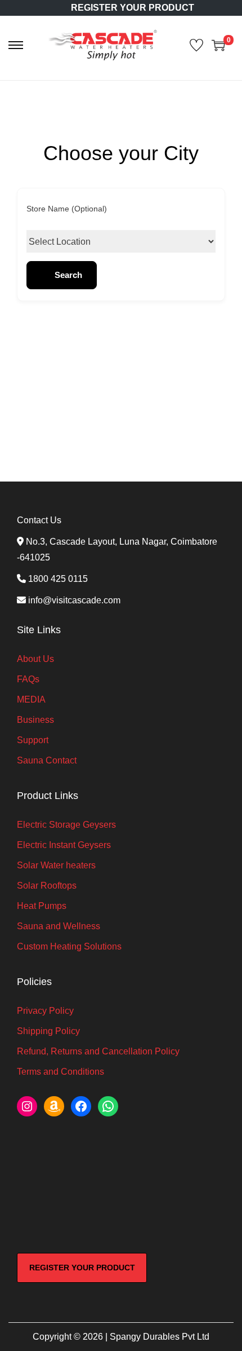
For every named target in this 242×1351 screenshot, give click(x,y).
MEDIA (31, 699)
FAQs (28, 679)
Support (32, 740)
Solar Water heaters (56, 865)
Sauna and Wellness (58, 926)
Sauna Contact (47, 760)
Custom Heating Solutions (69, 946)
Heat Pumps (41, 906)
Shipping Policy (48, 1031)
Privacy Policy (45, 1011)
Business (35, 720)
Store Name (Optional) (66, 208)
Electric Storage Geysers (66, 824)
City (33, 241)
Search (68, 275)
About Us (35, 659)
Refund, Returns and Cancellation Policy (98, 1051)
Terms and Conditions (60, 1071)
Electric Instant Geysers (64, 845)
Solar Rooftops (47, 885)
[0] (218, 45)
